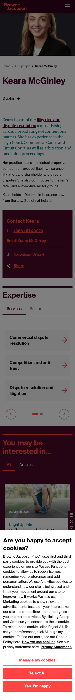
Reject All (37, 673)
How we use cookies (38, 642)
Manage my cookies (37, 660)
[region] (37, 615)
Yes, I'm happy (37, 686)
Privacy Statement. (56, 647)
